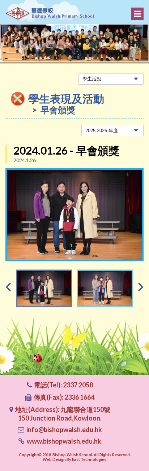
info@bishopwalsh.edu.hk (64, 430)
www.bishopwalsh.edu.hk (64, 441)
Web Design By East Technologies (74, 459)
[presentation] (8, 286)
